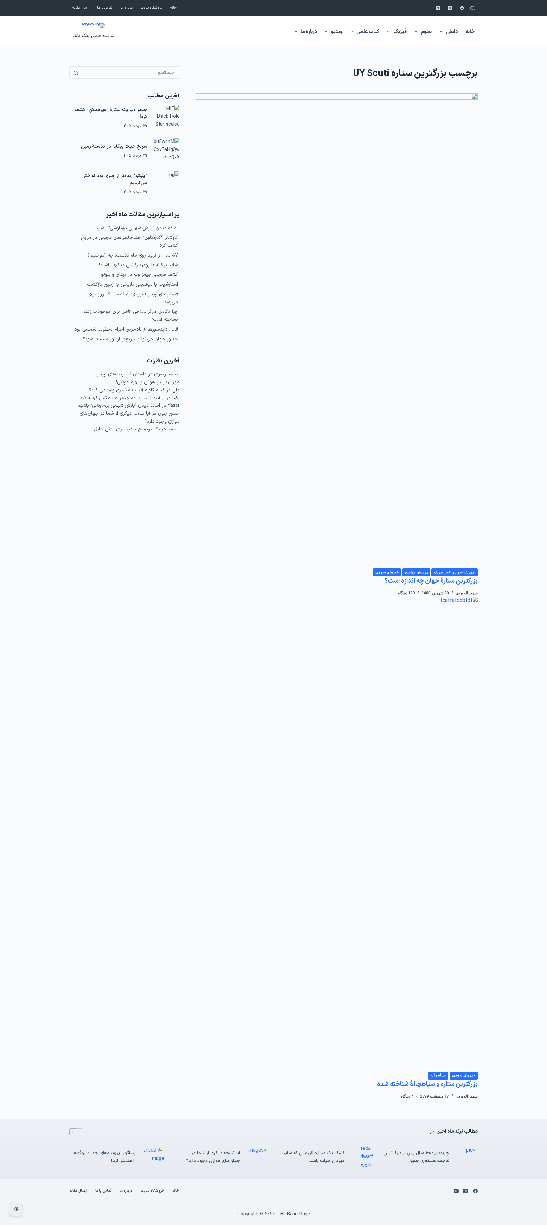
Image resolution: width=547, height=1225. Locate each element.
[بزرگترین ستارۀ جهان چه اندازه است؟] (337, 330)
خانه (173, 7)
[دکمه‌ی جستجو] (75, 72)
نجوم (426, 31)
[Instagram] (438, 8)
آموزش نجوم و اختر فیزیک (454, 572)
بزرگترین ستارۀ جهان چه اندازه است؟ (431, 581)
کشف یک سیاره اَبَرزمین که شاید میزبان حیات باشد (313, 1157)
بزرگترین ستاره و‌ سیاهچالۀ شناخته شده (427, 1084)
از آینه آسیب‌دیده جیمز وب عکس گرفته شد (122, 398)
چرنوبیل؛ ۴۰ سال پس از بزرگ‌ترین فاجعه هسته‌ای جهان (416, 1157)
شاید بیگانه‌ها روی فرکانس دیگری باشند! (138, 265)
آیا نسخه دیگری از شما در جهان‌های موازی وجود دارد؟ (213, 1157)
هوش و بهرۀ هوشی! (135, 382)
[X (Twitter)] (450, 8)
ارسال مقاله (80, 7)
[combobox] (130, 72)
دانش (452, 31)
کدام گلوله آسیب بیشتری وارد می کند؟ (127, 390)
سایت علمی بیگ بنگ (93, 36)
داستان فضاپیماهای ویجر (122, 374)
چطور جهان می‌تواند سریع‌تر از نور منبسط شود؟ (130, 339)
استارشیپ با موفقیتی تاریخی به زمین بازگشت (132, 284)
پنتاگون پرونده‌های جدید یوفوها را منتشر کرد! (104, 1157)
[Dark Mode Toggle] (15, 1209)
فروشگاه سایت (151, 7)
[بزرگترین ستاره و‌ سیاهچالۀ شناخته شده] (337, 834)
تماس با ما (105, 7)
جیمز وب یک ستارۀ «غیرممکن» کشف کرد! (111, 113)
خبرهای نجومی (387, 572)
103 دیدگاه (406, 593)
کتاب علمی (367, 31)
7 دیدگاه (407, 1096)
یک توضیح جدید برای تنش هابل (127, 429)
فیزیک (400, 31)
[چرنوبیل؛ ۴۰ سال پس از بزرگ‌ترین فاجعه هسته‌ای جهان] (467, 1157)
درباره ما (127, 7)
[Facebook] (462, 8)
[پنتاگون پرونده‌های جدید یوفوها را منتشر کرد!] (153, 1157)
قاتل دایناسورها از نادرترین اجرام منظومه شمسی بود (126, 329)
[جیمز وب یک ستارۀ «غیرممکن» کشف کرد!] (166, 118)
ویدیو (337, 31)
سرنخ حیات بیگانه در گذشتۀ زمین (114, 146)
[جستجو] (472, 8)
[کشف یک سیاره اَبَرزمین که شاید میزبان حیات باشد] (362, 1157)
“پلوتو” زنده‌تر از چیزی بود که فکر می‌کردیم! (115, 179)
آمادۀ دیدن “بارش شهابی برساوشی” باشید (137, 228)
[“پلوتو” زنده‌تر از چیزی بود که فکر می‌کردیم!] (166, 184)
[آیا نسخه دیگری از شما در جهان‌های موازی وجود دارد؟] (258, 1157)
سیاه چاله (438, 1075)
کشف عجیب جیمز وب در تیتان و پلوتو (139, 274)
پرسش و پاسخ (416, 572)
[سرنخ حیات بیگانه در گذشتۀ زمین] (166, 151)
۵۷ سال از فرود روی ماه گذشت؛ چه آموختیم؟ (132, 255)
